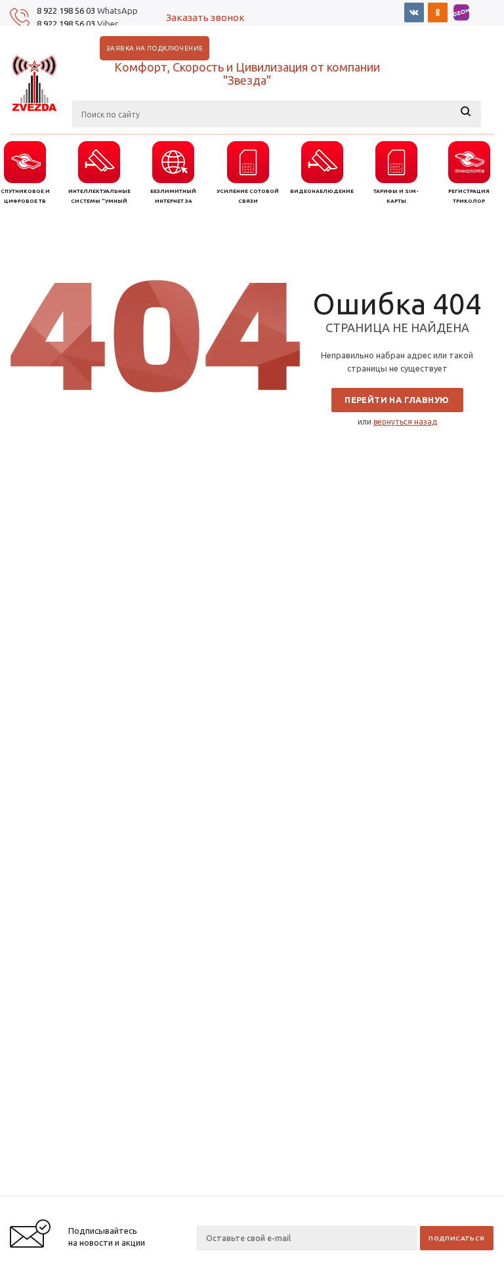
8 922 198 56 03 (66, 10)
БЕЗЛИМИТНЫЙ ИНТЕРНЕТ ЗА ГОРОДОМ (173, 196)
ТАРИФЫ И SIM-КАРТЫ (396, 196)
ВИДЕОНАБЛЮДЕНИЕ (322, 191)
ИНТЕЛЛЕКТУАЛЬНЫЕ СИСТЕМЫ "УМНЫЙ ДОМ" (99, 196)
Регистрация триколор (469, 196)
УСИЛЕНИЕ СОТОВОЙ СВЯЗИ (248, 196)
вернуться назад (405, 421)
